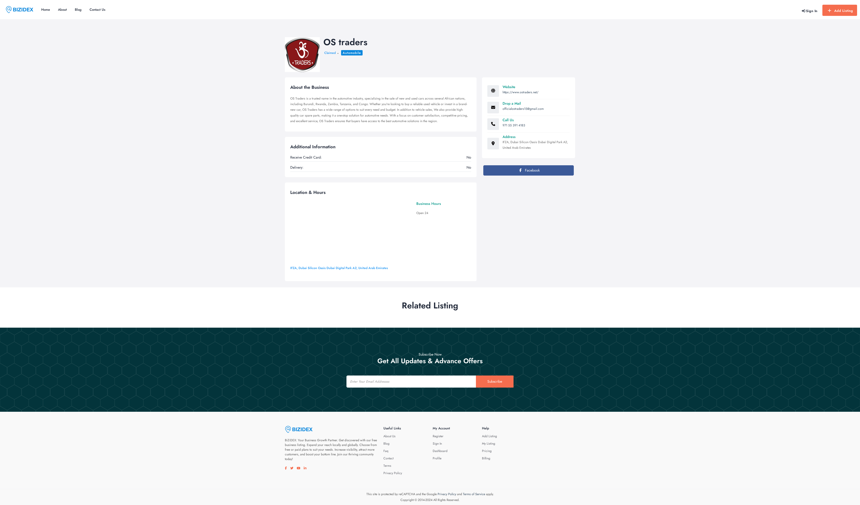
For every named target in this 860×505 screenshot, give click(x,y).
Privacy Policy (392, 473)
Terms (387, 465)
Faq (385, 451)
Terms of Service (474, 494)
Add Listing (843, 10)
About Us (389, 436)
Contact (388, 458)
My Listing (488, 443)
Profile (437, 458)
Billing (486, 458)
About (62, 9)
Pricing (487, 451)
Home (45, 9)
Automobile (352, 53)
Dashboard (440, 451)
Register (438, 436)
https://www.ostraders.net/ (520, 92)
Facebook (532, 170)
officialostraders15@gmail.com (523, 108)
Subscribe (494, 381)
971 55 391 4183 (514, 125)
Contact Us (97, 9)
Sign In (437, 443)
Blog (78, 9)
